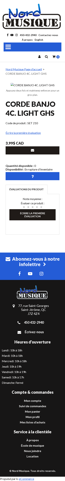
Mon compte (32, 400)
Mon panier (32, 411)
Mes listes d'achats (32, 422)
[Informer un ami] (32, 150)
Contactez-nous (48, 35)
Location (32, 456)
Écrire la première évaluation (23, 132)
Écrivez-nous (34, 332)
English (39, 39)
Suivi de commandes (32, 406)
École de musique (32, 445)
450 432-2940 (34, 322)
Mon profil (33, 417)
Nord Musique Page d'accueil (24, 69)
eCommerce (26, 478)
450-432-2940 (28, 35)
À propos (27, 39)
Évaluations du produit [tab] (26, 189)
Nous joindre (32, 451)
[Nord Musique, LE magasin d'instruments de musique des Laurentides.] (32, 16)
